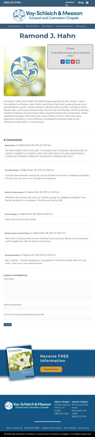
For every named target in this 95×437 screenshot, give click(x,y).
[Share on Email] (73, 62)
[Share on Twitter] (68, 62)
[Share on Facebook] (63, 62)
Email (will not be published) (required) (24, 314)
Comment (9, 279)
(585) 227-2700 (79, 416)
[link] (15, 26)
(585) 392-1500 (61, 413)
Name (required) (12, 304)
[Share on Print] (78, 62)
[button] (87, 3)
